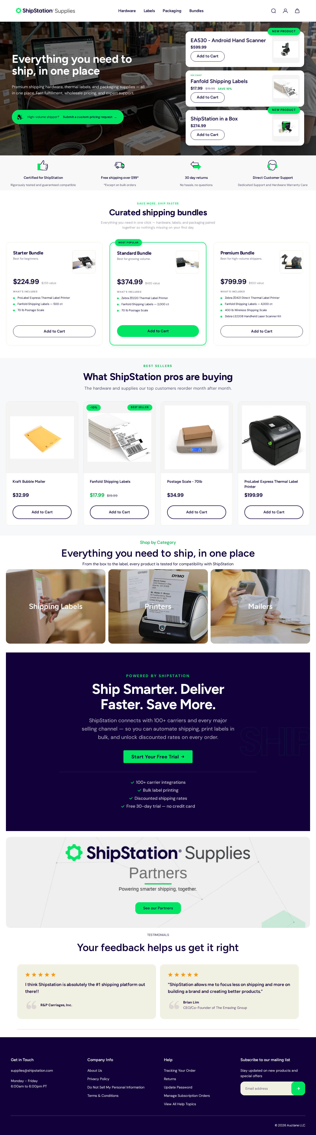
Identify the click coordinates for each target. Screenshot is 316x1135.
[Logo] (45, 11)
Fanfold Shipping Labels (110, 481)
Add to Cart (207, 56)
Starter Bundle (28, 253)
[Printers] (158, 606)
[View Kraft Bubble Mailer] (42, 437)
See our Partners (158, 908)
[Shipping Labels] (55, 606)
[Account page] (285, 10)
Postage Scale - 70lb (184, 481)
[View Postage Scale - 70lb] (197, 437)
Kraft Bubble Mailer (29, 481)
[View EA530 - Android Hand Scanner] (245, 49)
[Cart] (297, 10)
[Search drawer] (273, 10)
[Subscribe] (298, 1088)
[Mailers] (260, 606)
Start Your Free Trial (155, 756)
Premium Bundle (237, 253)
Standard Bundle (134, 253)
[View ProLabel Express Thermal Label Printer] (274, 437)
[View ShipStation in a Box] (245, 128)
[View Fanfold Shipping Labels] (245, 88)
